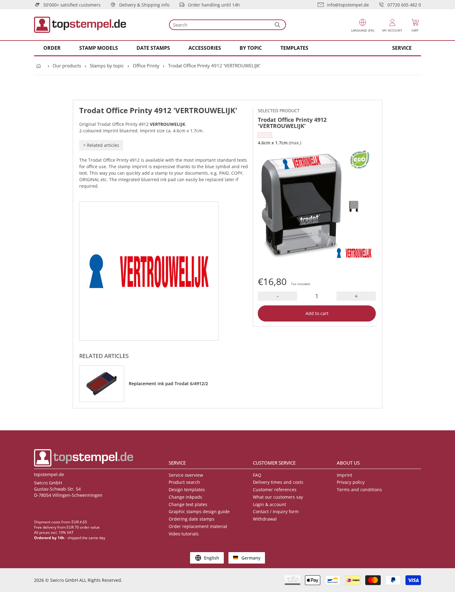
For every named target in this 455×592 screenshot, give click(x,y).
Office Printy (146, 65)
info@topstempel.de (348, 5)
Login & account (269, 504)
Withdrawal (265, 519)
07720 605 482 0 (404, 5)
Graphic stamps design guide (199, 511)
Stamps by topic (107, 65)
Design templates (187, 489)
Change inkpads (185, 497)
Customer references (275, 489)
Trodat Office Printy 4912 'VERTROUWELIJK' (214, 65)
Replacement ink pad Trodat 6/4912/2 (168, 383)
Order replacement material (198, 526)
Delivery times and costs (278, 482)
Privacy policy (351, 482)
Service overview (186, 475)
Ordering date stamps (191, 519)
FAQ (257, 475)
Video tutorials (184, 534)
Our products (67, 65)
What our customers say (278, 497)
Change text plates (188, 504)
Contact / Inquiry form (276, 511)
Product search (184, 482)
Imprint (344, 475)
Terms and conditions (359, 489)
